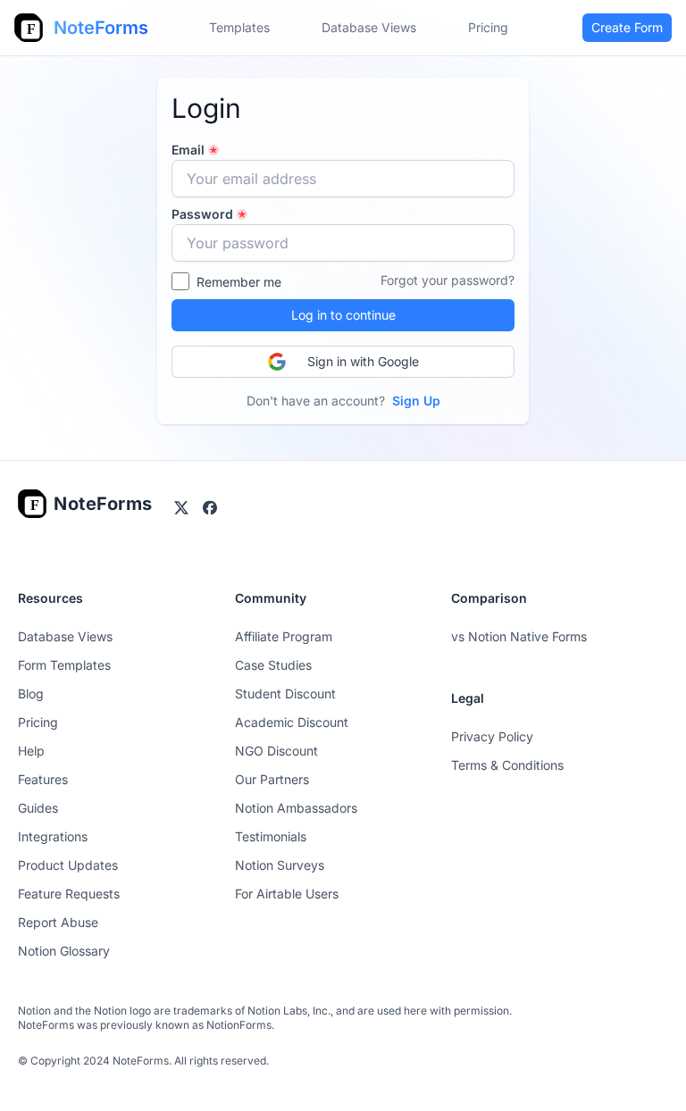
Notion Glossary (64, 950)
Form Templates (64, 664)
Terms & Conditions (507, 765)
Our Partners (272, 779)
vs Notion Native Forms (519, 636)
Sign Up (416, 400)
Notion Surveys (279, 865)
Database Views (369, 27)
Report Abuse (58, 922)
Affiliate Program (283, 636)
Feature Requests (69, 893)
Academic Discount (291, 722)
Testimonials (270, 836)
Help (31, 750)
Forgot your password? (447, 280)
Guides (38, 807)
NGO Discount (276, 750)
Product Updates (68, 865)
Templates (239, 27)
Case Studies (273, 664)
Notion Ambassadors (296, 807)
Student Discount (285, 693)
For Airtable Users (287, 893)
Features (43, 779)
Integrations (53, 836)
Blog (31, 693)
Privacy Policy (492, 736)
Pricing (38, 722)
